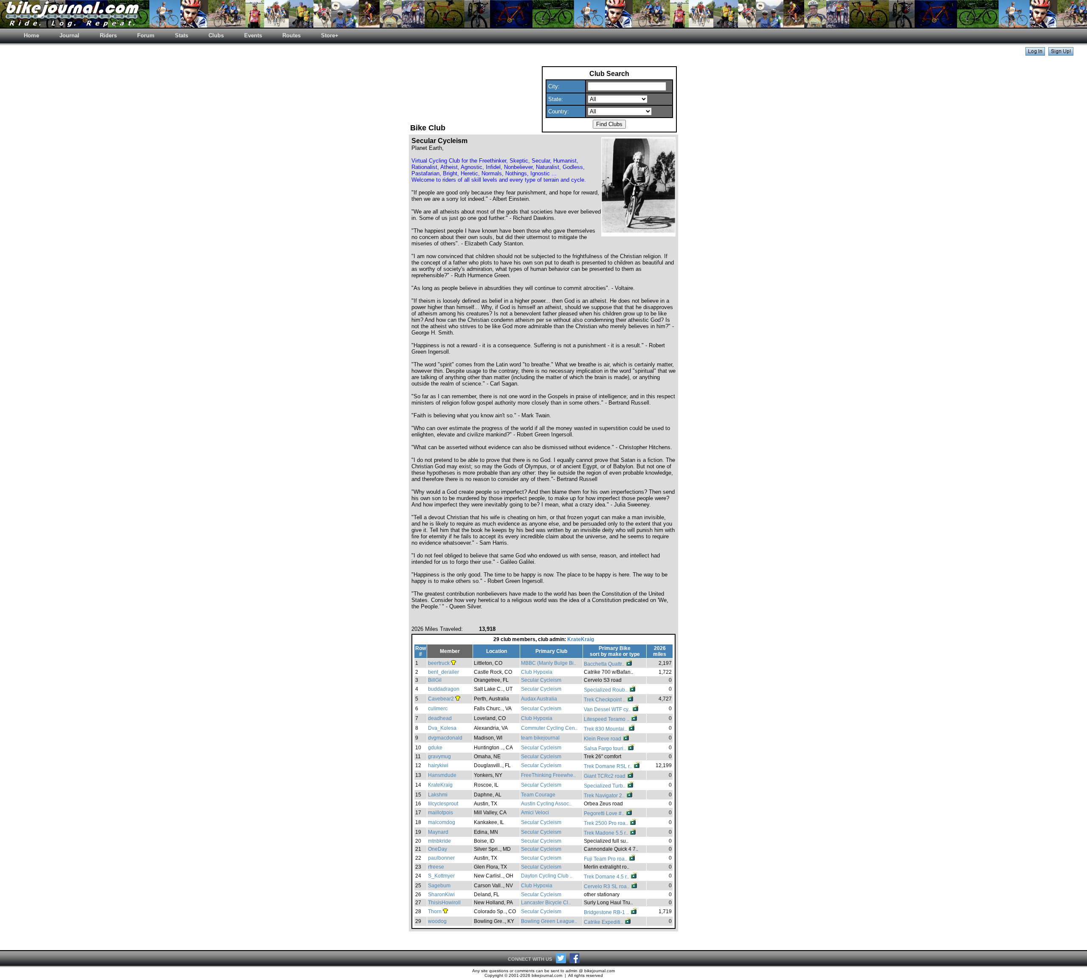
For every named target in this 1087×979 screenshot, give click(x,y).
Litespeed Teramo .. (607, 719)
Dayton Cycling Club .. (546, 876)
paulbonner (441, 858)
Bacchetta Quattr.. (604, 664)
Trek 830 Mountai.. (606, 729)
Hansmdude (442, 775)
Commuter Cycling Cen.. (549, 728)
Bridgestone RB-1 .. (607, 912)
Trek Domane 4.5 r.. (607, 877)
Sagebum (439, 886)
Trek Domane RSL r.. (608, 766)
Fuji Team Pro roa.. (606, 859)
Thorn (435, 911)
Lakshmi (438, 795)
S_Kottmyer (441, 876)
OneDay (437, 849)
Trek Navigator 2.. (605, 796)
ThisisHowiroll (444, 903)
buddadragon (443, 689)
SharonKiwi (441, 894)
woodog (437, 921)
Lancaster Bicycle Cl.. (546, 903)
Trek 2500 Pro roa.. (606, 823)
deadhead (440, 718)
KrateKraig (580, 639)
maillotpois (440, 813)
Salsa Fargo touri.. (605, 748)
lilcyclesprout (443, 804)
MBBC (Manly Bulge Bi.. (548, 663)
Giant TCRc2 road (605, 776)
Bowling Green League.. (549, 921)
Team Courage (538, 795)
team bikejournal (540, 738)
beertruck (439, 663)
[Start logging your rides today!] (1060, 53)
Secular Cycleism (541, 680)
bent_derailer (443, 672)
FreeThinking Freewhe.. (548, 775)
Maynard (438, 832)
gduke (435, 748)
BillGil (435, 680)
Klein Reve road (603, 739)
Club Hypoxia (536, 672)
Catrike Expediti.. (604, 922)
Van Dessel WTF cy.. (608, 709)
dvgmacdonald (445, 738)
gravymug (439, 757)
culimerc (438, 709)
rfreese (436, 867)
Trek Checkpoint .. (605, 700)
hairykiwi (438, 765)
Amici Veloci (535, 813)
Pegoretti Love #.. (604, 813)
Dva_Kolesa (442, 728)
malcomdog (441, 822)
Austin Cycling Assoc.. (546, 804)
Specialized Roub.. (606, 690)
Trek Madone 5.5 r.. (606, 833)
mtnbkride (439, 841)
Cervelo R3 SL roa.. (607, 886)
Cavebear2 (441, 699)
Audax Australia (539, 699)
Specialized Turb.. (605, 786)
